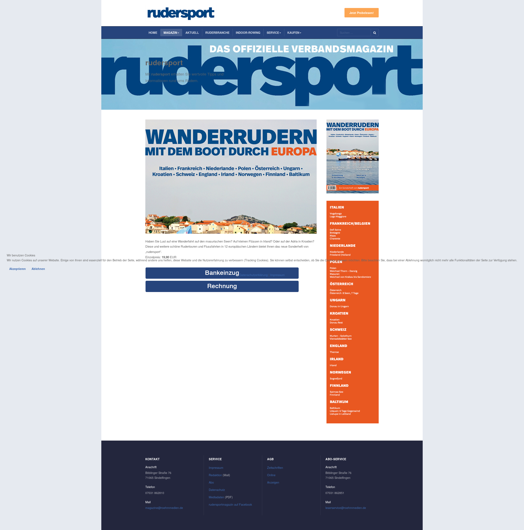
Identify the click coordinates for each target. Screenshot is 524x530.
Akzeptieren (17, 269)
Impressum (277, 275)
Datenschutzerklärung (253, 275)
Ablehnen (38, 269)
